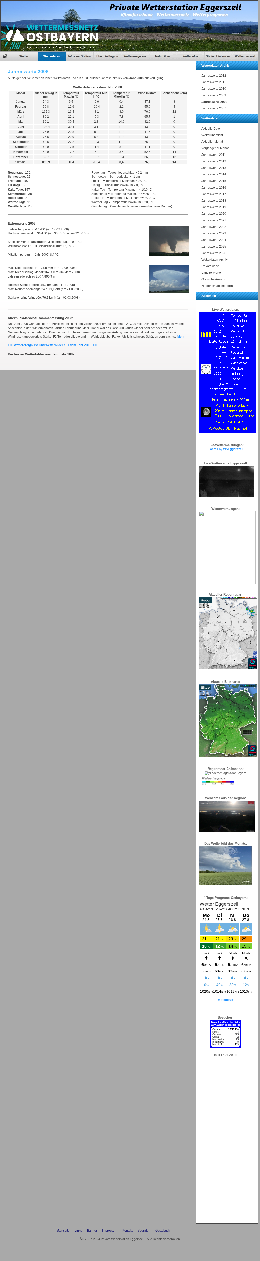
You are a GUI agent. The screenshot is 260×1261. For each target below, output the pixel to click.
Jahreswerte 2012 (213, 75)
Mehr (181, 337)
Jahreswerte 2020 (213, 214)
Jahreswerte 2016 (213, 187)
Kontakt (127, 1230)
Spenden (144, 1230)
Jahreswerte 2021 (213, 220)
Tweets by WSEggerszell (225, 449)
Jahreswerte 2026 (213, 253)
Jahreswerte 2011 (213, 82)
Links (78, 1230)
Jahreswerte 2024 (213, 240)
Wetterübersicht (212, 135)
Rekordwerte (210, 266)
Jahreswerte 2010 (213, 88)
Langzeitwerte (211, 272)
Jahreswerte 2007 (213, 108)
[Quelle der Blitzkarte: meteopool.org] (228, 755)
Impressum (109, 1230)
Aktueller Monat (212, 141)
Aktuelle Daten (211, 128)
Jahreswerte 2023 (213, 233)
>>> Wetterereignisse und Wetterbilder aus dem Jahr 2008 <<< (52, 345)
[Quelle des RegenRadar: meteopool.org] (228, 668)
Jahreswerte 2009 (213, 95)
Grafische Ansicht (213, 279)
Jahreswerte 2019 (213, 207)
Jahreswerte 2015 (213, 181)
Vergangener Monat (215, 148)
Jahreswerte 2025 (213, 246)
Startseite (63, 1230)
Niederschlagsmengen (217, 286)
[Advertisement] (225, 1145)
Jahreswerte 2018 (213, 200)
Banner (92, 1230)
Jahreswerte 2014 (213, 174)
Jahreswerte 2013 (213, 168)
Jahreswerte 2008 (214, 102)
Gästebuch (162, 1230)
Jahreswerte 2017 (213, 194)
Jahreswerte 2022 (213, 227)
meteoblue (225, 1000)
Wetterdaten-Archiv (214, 259)
